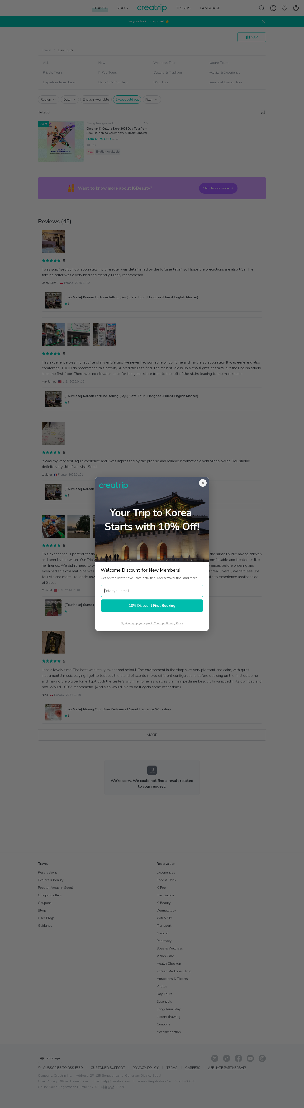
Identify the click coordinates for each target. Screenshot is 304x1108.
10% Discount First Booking (152, 605)
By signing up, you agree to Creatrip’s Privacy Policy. (152, 623)
